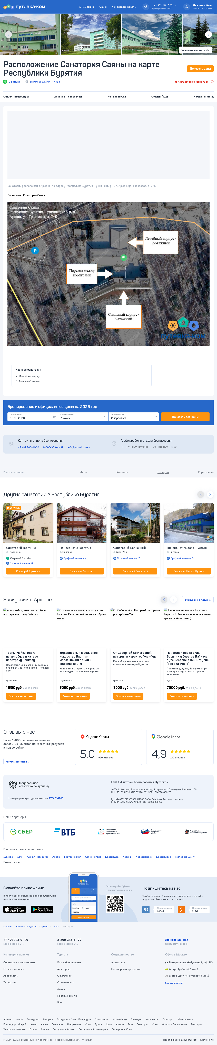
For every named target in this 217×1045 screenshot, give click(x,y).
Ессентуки (136, 1019)
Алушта (120, 1024)
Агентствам (118, 962)
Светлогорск (101, 1019)
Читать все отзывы (17, 761)
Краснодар (112, 856)
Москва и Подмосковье (174, 1024)
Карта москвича (67, 995)
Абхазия (7, 1019)
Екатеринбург (72, 856)
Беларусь (48, 1019)
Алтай (19, 1019)
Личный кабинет (176, 940)
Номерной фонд (203, 96)
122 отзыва (14, 81)
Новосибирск (143, 856)
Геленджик (57, 1024)
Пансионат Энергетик (75, 548)
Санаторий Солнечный (129, 548)
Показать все (11, 862)
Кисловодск (152, 1019)
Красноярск (163, 856)
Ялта (130, 1024)
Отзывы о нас (65, 982)
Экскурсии (9, 982)
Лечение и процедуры (68, 96)
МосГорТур (63, 969)
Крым (109, 1024)
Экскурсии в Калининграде (93, 1029)
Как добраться (116, 96)
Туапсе (98, 1024)
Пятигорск (168, 1019)
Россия (33, 1029)
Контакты (122, 472)
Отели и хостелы (13, 969)
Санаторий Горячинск (21, 548)
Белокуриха (33, 1019)
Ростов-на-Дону (184, 856)
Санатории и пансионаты (19, 962)
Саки (155, 1024)
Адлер (34, 1024)
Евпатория (142, 1024)
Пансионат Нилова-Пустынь (187, 548)
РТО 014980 (56, 798)
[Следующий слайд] (208, 34)
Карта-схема (206, 472)
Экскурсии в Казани (64, 1029)
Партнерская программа (126, 969)
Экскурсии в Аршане (198, 599)
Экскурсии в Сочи (122, 1029)
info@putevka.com (78, 447)
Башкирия (196, 1024)
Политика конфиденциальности (180, 1039)
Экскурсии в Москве (14, 1029)
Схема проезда (174, 983)
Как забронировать (124, 6)
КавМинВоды (120, 1019)
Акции (103, 6)
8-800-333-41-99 (53, 447)
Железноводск (185, 1019)
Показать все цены (185, 417)
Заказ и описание (21, 696)
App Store (9, 907)
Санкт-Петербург (37, 856)
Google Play (38, 907)
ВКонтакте (148, 908)
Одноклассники (187, 908)
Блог (60, 1002)
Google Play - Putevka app (114, 898)
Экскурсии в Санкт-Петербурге (74, 1019)
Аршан (57, 81)
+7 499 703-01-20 (28, 447)
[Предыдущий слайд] (8, 34)
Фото (83, 472)
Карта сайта (207, 1039)
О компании (86, 6)
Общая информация (16, 96)
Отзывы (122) (159, 96)
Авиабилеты (10, 975)
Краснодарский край (14, 1024)
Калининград (93, 856)
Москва (8, 856)
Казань (127, 856)
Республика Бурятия (39, 81)
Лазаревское (74, 1024)
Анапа (56, 856)
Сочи (20, 856)
